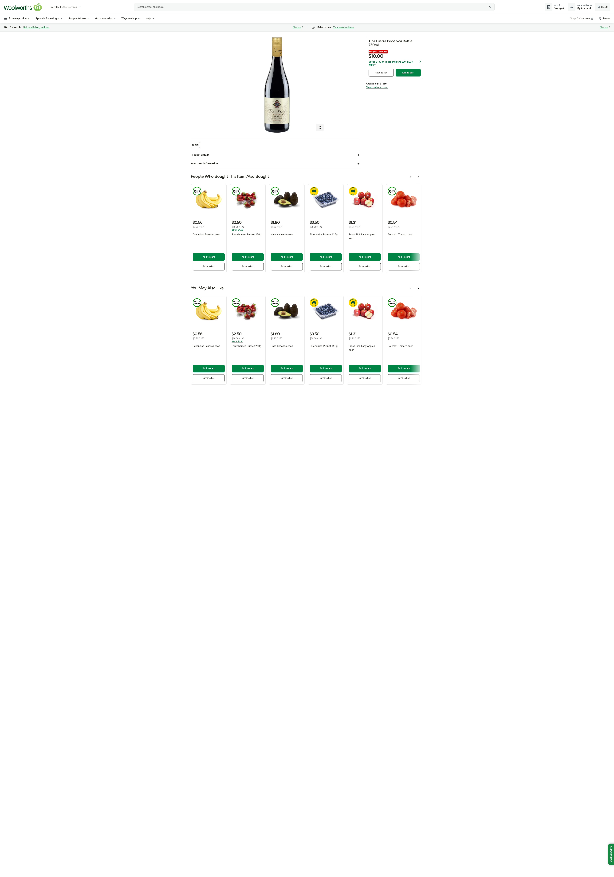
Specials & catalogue (47, 18)
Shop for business (580, 18)
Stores (606, 18)
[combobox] (314, 7)
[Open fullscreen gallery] (320, 127)
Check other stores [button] (377, 87)
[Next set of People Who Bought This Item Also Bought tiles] (418, 176)
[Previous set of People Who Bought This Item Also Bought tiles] (410, 176)
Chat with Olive (611, 854)
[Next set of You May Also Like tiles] (418, 288)
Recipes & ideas (77, 18)
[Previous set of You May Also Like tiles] (410, 288)
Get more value (103, 18)
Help (148, 18)
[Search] (490, 7)
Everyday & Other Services (63, 7)
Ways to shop (129, 18)
